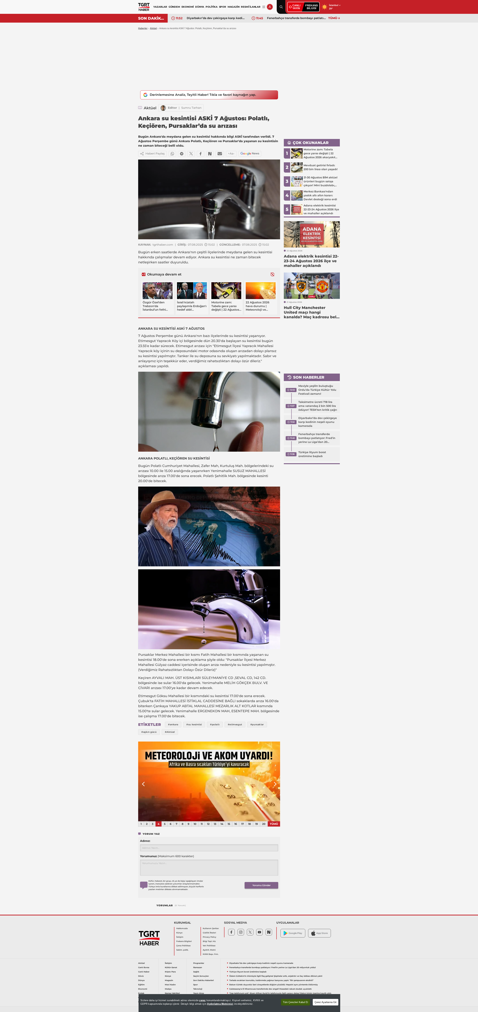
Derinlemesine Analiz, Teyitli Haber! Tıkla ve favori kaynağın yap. (203, 95)
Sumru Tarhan (191, 107)
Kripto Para (170, 972)
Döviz (141, 976)
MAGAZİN (234, 6)
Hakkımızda (182, 928)
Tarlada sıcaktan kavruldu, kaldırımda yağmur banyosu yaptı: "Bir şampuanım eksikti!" (271, 980)
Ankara (184, 252)
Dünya (141, 980)
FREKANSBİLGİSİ (311, 7)
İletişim (179, 937)
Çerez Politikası (183, 945)
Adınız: (145, 841)
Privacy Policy (209, 937)
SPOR (222, 6)
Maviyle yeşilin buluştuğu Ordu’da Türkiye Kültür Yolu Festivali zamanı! (317, 389)
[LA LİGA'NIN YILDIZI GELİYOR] (209, 781)
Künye (179, 932)
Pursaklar (146, 655)
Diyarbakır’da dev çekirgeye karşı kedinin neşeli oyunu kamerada (317, 422)
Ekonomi (142, 989)
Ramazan (197, 967)
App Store (322, 933)
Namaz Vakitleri (172, 993)
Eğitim (141, 984)
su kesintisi (263, 252)
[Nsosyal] (210, 154)
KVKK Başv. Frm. (210, 954)
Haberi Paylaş (155, 153)
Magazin (169, 980)
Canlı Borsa (143, 967)
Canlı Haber (143, 972)
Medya (168, 989)
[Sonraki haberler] (272, 274)
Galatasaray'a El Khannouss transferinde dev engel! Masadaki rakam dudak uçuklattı (270, 989)
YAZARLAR (160, 6)
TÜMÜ (332, 18)
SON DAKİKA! (151, 18)
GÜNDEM (174, 6)
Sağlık (196, 972)
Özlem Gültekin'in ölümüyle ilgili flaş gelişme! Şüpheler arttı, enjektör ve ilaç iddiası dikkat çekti (275, 976)
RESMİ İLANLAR (250, 6)
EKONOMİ (187, 6)
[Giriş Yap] (270, 7)
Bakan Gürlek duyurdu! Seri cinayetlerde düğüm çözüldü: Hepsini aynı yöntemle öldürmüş (273, 984)
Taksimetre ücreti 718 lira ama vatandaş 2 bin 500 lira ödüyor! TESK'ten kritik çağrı (317, 405)
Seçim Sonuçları (201, 976)
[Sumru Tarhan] (163, 108)
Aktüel (153, 28)
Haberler (143, 28)
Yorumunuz (167, 856)
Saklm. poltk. (182, 950)
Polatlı (156, 466)
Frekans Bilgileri (184, 941)
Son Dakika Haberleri (203, 980)
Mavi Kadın (170, 984)
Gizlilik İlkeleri (209, 932)
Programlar (198, 963)
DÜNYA (199, 6)
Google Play (295, 933)
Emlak (141, 993)
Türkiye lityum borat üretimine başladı (295, 18)
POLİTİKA (211, 6)
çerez (202, 1000)
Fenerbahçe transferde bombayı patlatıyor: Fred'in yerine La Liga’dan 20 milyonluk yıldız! (216, 18)
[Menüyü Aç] (263, 7)
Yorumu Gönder (261, 885)
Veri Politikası (209, 945)
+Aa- (231, 153)
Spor (195, 984)
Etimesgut (147, 341)
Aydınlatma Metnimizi (220, 1003)
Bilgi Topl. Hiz (209, 941)
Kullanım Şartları (211, 928)
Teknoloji (197, 989)
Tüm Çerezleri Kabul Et (295, 1002)
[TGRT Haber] (144, 7)
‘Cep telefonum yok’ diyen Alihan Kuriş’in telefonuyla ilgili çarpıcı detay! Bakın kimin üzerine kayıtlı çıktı (280, 993)
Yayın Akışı (198, 993)
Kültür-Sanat (171, 967)
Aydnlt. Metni (209, 950)
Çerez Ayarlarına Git (325, 1002)
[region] (239, 1003)
